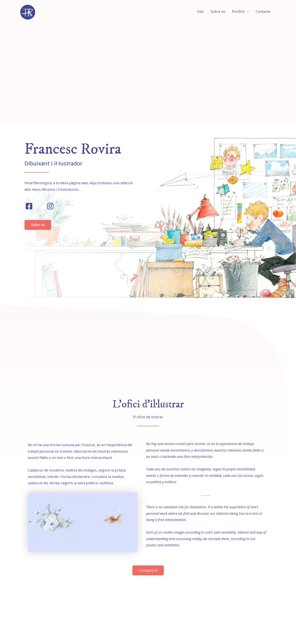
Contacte (263, 11)
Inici (200, 11)
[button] (37, 225)
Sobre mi (218, 11)
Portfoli (238, 11)
